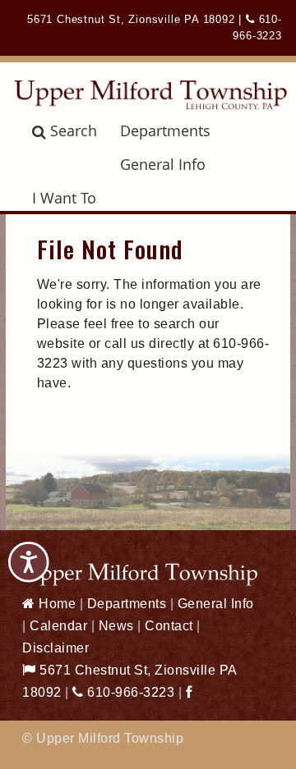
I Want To (64, 198)
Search (73, 130)
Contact (169, 626)
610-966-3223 (129, 692)
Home (55, 604)
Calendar (58, 626)
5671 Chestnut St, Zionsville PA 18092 (131, 19)
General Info (163, 164)
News (116, 626)
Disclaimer (55, 648)
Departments (165, 130)
